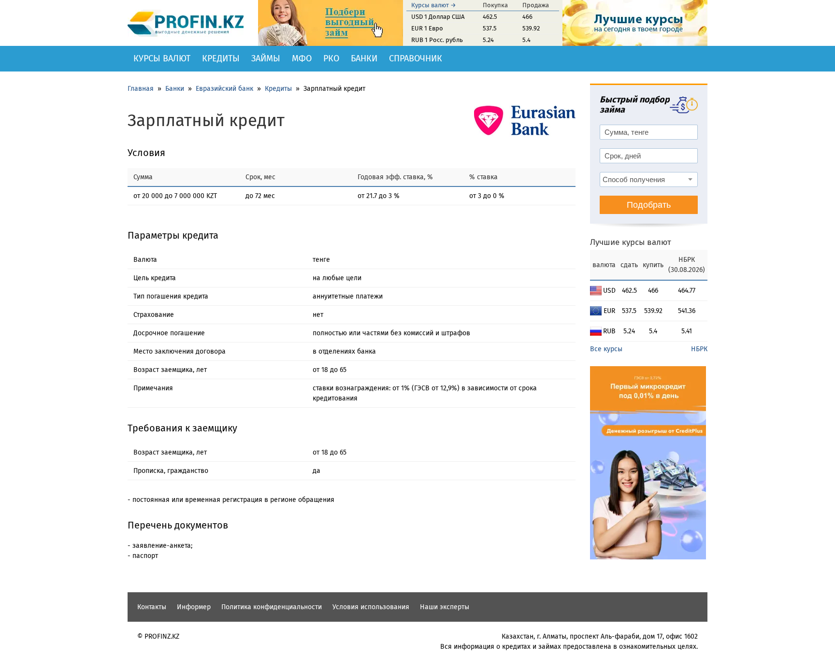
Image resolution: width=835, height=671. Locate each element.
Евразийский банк (224, 89)
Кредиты (221, 58)
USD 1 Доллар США (437, 16)
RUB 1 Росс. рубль (437, 39)
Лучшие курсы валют (630, 242)
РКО (331, 58)
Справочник (415, 58)
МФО (302, 58)
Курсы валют (161, 58)
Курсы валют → (433, 5)
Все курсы (606, 349)
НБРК (699, 349)
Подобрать (649, 205)
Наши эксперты (444, 607)
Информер (194, 607)
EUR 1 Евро (427, 28)
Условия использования (370, 607)
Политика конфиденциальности (271, 607)
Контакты (151, 607)
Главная (141, 89)
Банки (364, 58)
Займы (265, 58)
